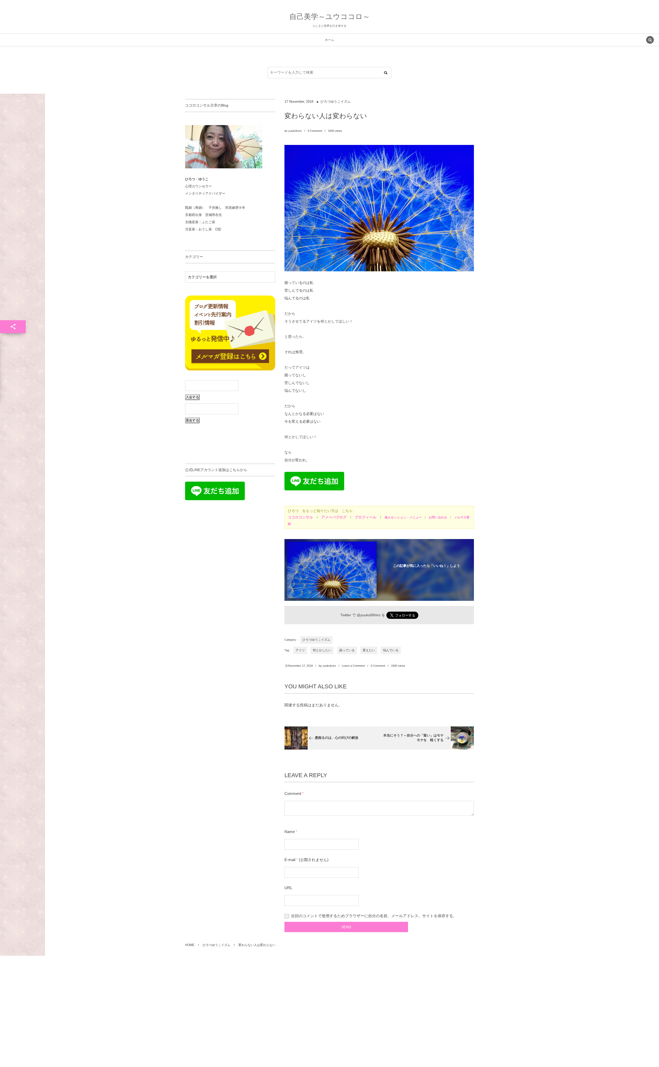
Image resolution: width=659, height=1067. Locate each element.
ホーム (329, 40)
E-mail (289, 859)
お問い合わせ (438, 517)
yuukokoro (295, 130)
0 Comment (315, 130)
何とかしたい (322, 650)
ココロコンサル (300, 517)
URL (288, 888)
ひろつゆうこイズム (335, 101)
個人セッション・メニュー (403, 517)
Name (289, 831)
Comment (292, 793)
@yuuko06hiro (368, 615)
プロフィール (365, 517)
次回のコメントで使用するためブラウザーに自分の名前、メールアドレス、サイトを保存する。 (374, 916)
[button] (650, 40)
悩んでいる (390, 650)
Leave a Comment (353, 665)
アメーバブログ (333, 517)
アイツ (300, 650)
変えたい (369, 650)
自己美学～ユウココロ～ (329, 17)
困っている (347, 650)
